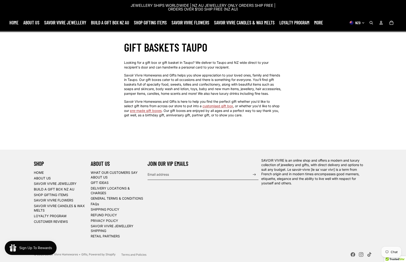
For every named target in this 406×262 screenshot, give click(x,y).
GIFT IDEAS (100, 183)
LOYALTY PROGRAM (50, 216)
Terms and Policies (133, 254)
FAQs (95, 204)
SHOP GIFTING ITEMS (51, 195)
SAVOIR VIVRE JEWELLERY (55, 184)
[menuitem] (318, 23)
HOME (39, 173)
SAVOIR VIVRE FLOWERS (53, 200)
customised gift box (218, 106)
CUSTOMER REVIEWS (51, 222)
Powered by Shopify (102, 254)
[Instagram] (361, 254)
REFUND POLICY (104, 215)
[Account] (381, 23)
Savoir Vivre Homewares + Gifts (66, 254)
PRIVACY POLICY (104, 221)
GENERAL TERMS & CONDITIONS (117, 198)
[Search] (371, 23)
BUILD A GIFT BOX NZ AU (54, 189)
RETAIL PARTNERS (105, 236)
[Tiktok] (369, 254)
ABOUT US (42, 178)
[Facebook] (353, 254)
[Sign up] (254, 175)
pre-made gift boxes (146, 111)
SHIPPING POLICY (105, 209)
